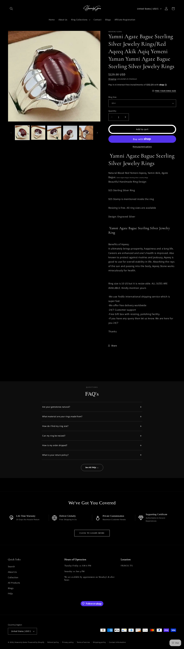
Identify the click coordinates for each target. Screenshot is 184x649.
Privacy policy (68, 642)
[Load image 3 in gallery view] (54, 133)
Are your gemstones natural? (56, 406)
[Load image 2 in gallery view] (38, 133)
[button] (11, 8)
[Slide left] (11, 133)
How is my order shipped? (54, 445)
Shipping (112, 79)
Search (11, 566)
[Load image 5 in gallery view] (86, 133)
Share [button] (114, 345)
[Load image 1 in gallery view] (22, 133)
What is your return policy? (55, 455)
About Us (12, 571)
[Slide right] (97, 133)
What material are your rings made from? (62, 416)
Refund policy (53, 642)
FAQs (10, 593)
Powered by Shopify (36, 642)
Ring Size (112, 97)
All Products (14, 582)
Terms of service (83, 642)
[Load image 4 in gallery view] (70, 133)
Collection (13, 577)
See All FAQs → (92, 467)
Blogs (10, 588)
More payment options (142, 146)
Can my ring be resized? (53, 435)
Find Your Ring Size (165, 91)
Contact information (117, 642)
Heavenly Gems (21, 642)
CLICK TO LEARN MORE (92, 533)
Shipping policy (99, 642)
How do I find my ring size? (55, 426)
